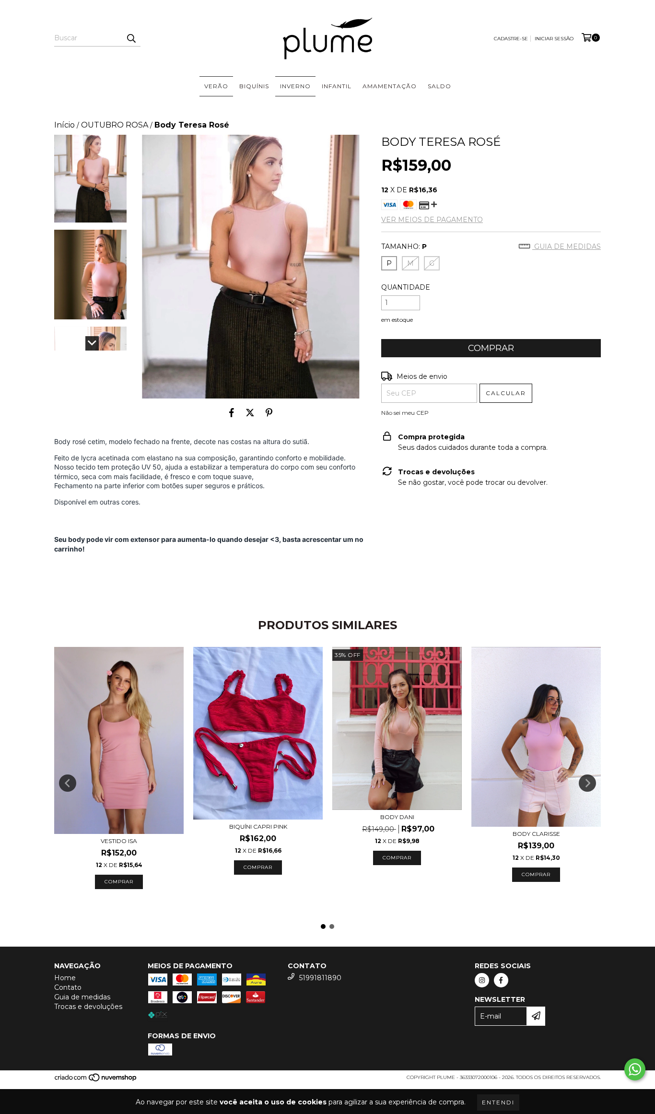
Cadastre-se (511, 38)
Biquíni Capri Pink (258, 826)
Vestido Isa (119, 840)
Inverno (295, 86)
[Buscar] (130, 38)
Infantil (336, 86)
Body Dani (397, 817)
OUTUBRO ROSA (114, 124)
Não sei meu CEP (405, 412)
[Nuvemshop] (96, 1080)
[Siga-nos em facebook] (501, 980)
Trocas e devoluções (88, 1006)
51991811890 (320, 977)
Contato (68, 987)
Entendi (498, 1102)
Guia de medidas (566, 246)
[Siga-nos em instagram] (482, 980)
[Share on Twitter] (250, 413)
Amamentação (390, 86)
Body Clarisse (536, 833)
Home (65, 977)
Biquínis (254, 86)
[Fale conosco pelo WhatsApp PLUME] (634, 1069)
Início (64, 124)
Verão (216, 86)
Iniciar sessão (554, 38)
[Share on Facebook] (231, 413)
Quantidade (405, 287)
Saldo (439, 86)
